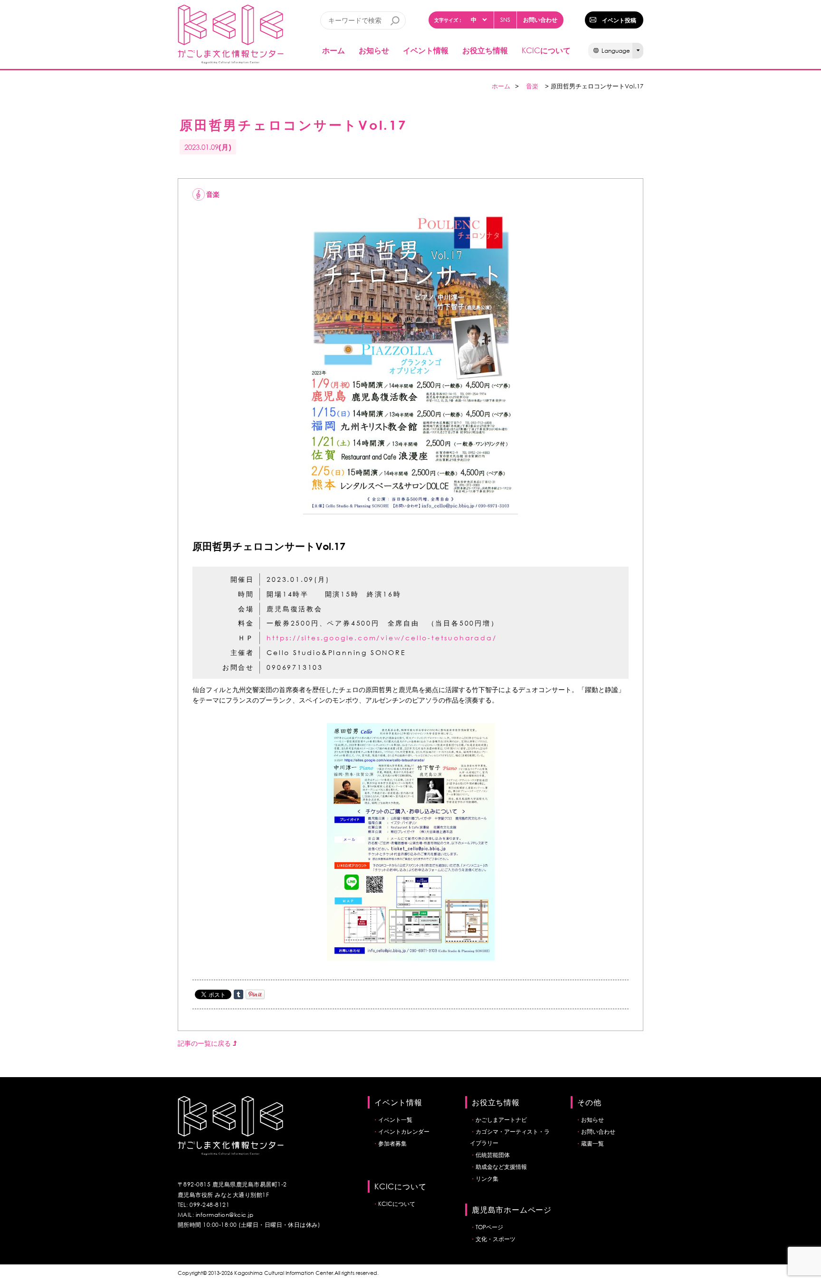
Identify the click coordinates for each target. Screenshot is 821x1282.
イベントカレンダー (404, 1132)
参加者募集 (392, 1143)
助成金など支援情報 (501, 1167)
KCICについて (396, 1204)
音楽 (532, 86)
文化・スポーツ (496, 1239)
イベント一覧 (395, 1120)
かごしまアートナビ (501, 1120)
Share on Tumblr (238, 994)
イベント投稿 (619, 20)
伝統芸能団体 (493, 1155)
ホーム (333, 50)
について (546, 50)
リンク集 (487, 1179)
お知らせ (374, 50)
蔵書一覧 (592, 1143)
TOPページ (489, 1227)
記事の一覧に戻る (205, 1043)
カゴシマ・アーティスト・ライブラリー (510, 1137)
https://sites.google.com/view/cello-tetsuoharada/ (381, 637)
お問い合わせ (540, 19)
